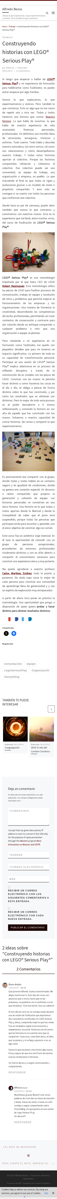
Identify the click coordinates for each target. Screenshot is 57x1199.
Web (12, 879)
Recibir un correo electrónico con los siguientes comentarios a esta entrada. (28, 896)
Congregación (12, 747)
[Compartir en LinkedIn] (30, 619)
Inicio (4, 26)
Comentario (19, 811)
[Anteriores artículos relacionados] (44, 708)
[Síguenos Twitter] (7, 3)
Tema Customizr (43, 1183)
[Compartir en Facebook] (17, 619)
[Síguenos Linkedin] (11, 3)
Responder (17, 1072)
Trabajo (12, 26)
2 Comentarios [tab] (28, 968)
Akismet (24, 840)
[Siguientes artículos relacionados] (51, 708)
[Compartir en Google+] (9, 619)
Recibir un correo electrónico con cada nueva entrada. (26, 915)
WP (20, 1183)
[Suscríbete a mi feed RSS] (3, 3)
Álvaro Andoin (15, 984)
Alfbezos (10, 68)
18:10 (23, 988)
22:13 (29, 1091)
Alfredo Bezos (21, 1175)
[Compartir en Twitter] (23, 619)
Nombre (16, 855)
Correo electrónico (26, 867)
